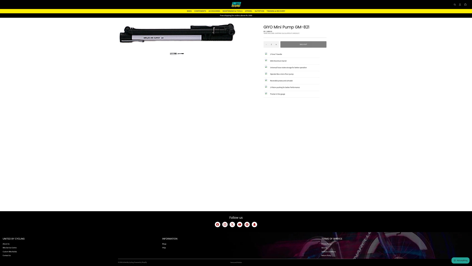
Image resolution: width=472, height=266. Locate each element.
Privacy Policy (326, 244)
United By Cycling (128, 262)
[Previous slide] (120, 34)
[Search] (454, 4)
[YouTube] (239, 224)
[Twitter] (232, 224)
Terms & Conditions (328, 251)
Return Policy (326, 255)
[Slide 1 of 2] (173, 54)
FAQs (164, 248)
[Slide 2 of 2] (180, 54)
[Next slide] (233, 34)
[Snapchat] (254, 224)
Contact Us (7, 255)
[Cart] (465, 4)
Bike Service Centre (10, 248)
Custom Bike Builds (10, 251)
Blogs (164, 244)
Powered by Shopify (140, 262)
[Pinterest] (247, 224)
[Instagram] (225, 224)
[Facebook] (217, 224)
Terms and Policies (236, 262)
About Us (6, 244)
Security (324, 248)
